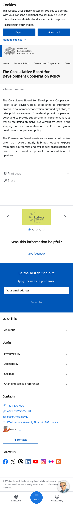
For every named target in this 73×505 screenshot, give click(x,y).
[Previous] (8, 217)
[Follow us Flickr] (51, 461)
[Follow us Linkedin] (28, 461)
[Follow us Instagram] (43, 461)
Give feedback (36, 253)
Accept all (54, 32)
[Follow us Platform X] (13, 461)
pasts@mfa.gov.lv (17, 416)
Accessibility (11, 363)
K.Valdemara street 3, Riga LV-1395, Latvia (32, 422)
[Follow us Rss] (58, 461)
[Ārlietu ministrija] (34, 55)
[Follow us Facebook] (5, 461)
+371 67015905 (16, 411)
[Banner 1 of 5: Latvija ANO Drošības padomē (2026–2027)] (36, 217)
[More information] (29, 411)
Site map (9, 373)
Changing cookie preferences (22, 383)
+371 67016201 (16, 405)
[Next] (65, 217)
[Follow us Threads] (20, 461)
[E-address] (10, 429)
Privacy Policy (12, 353)
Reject (19, 32)
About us (9, 330)
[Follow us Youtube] (35, 461)
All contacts (20, 439)
